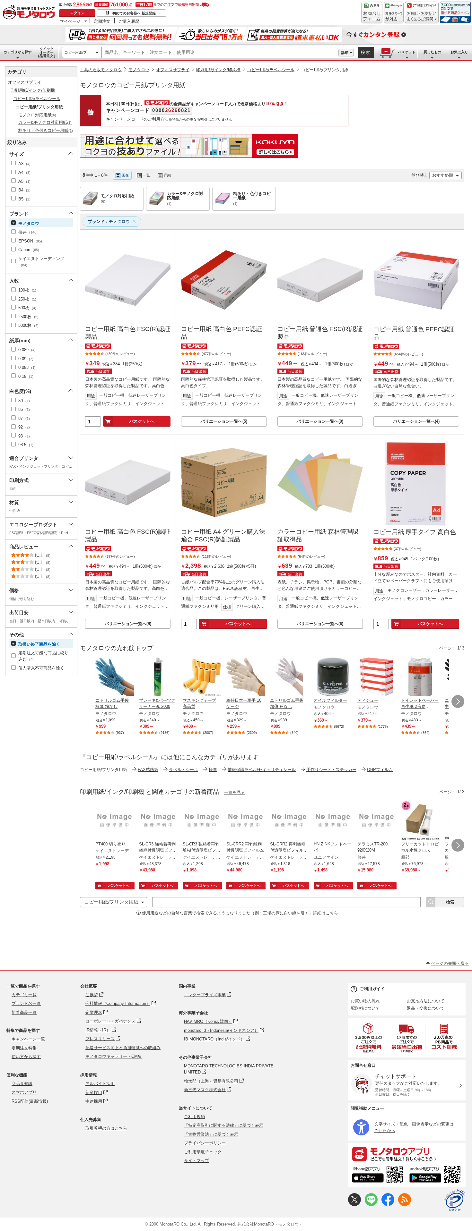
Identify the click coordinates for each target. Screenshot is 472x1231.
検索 (366, 52)
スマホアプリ (24, 1092)
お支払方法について (425, 1000)
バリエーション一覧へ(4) (416, 421)
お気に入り (459, 52)
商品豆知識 (22, 1083)
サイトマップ (196, 1160)
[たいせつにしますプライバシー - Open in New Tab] (455, 1200)
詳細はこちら (325, 913)
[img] (30, 12)
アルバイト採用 (100, 1083)
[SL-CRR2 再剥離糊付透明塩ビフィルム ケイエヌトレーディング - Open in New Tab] (245, 821)
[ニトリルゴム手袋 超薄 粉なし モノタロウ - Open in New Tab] (289, 677)
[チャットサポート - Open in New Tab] (394, 12)
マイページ (70, 21)
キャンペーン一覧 (28, 1039)
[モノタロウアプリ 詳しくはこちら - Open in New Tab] (407, 1153)
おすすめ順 (442, 175)
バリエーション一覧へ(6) (320, 623)
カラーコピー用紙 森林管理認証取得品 (317, 535)
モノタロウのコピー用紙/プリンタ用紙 (132, 85)
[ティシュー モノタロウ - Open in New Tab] (376, 677)
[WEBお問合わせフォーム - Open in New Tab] (371, 12)
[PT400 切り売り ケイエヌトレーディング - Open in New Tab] (114, 821)
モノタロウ (138, 69)
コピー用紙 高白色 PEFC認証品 (221, 333)
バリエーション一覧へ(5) (224, 421)
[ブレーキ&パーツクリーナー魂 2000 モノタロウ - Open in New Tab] (158, 677)
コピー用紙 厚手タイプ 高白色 (414, 532)
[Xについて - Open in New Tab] (354, 1204)
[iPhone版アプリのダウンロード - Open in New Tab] (377, 1175)
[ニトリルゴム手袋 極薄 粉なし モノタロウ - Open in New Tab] (114, 677)
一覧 (146, 175)
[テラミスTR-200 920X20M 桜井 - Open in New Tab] (376, 821)
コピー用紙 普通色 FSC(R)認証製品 (320, 333)
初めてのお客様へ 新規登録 (134, 13)
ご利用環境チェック (203, 1152)
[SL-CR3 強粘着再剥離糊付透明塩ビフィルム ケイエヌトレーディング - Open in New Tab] (158, 821)
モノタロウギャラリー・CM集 (113, 1056)
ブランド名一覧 (26, 1003)
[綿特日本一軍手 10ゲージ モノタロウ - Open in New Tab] (245, 677)
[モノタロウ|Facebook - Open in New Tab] (387, 1204)
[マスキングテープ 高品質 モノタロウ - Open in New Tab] (202, 677)
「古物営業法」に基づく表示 (211, 1134)
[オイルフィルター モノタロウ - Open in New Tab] (333, 677)
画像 (125, 175)
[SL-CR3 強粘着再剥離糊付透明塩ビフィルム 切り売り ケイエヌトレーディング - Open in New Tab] (202, 821)
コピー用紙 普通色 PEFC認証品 (413, 333)
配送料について (365, 1008)
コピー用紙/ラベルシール (270, 69)
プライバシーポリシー (205, 1143)
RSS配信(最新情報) (30, 1101)
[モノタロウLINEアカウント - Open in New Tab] (371, 1204)
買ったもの (432, 52)
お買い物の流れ (365, 1000)
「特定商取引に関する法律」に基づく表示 (223, 1125)
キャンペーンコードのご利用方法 (137, 119)
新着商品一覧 (24, 1012)
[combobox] (219, 52)
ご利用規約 (194, 1116)
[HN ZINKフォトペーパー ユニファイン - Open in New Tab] (333, 821)
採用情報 (88, 1075)
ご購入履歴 (128, 21)
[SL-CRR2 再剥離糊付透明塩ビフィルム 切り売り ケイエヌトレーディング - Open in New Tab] (289, 821)
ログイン (77, 13)
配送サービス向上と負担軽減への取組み (123, 1047)
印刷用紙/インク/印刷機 (218, 69)
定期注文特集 (24, 1048)
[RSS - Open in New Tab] (404, 1204)
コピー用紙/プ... (77, 52)
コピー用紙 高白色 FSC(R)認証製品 (127, 333)
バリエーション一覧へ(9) (320, 421)
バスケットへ (141, 421)
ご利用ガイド (372, 988)
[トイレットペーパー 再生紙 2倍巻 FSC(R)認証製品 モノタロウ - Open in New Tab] (420, 677)
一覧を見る (234, 792)
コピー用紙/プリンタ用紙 (324, 69)
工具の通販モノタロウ (101, 69)
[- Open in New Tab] (369, 1038)
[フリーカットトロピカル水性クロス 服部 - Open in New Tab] (420, 821)
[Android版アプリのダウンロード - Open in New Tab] (436, 1175)
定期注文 (102, 21)
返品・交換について (425, 1008)
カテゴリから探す (18, 52)
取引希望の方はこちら (106, 1128)
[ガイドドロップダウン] (422, 16)
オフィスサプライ (172, 69)
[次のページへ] (457, 701)
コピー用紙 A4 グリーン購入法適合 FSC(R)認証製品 (223, 535)
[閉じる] (251, 170)
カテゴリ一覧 (24, 994)
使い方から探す (26, 1056)
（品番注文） (46, 52)
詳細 (344, 53)
